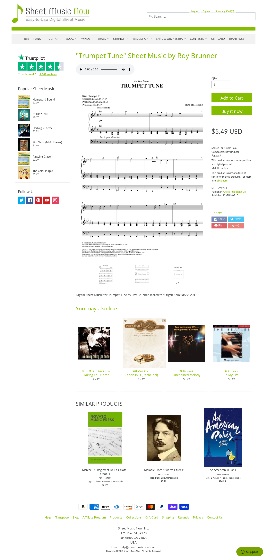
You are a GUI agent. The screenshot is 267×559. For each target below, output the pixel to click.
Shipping (168, 517)
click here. (222, 180)
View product (105, 442)
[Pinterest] (38, 200)
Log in (194, 11)
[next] (248, 448)
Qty (214, 78)
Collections (134, 517)
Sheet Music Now (132, 551)
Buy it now (232, 111)
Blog (76, 517)
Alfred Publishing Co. (234, 191)
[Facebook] (29, 200)
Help (48, 517)
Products (116, 517)
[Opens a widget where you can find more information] (249, 552)
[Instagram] (55, 200)
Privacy (198, 517)
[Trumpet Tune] (105, 274)
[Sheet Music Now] (51, 13)
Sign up (207, 11)
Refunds (183, 517)
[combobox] (201, 16)
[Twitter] (21, 200)
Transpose (62, 517)
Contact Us (215, 517)
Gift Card (151, 517)
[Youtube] (46, 200)
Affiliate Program (94, 517)
